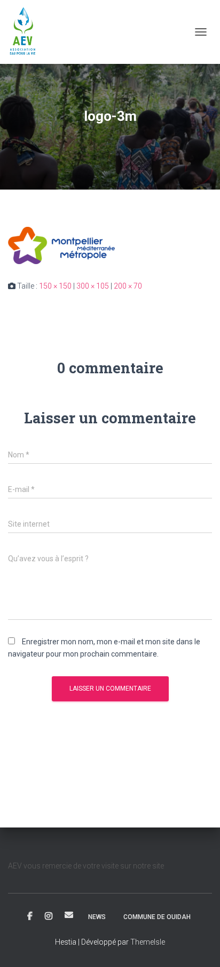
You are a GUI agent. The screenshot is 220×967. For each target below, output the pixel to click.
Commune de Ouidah (157, 917)
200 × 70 (128, 286)
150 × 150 (55, 286)
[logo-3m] (61, 245)
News (97, 917)
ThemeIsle (147, 942)
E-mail (68, 914)
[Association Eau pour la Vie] (27, 32)
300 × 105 (92, 286)
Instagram (49, 916)
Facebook (30, 916)
